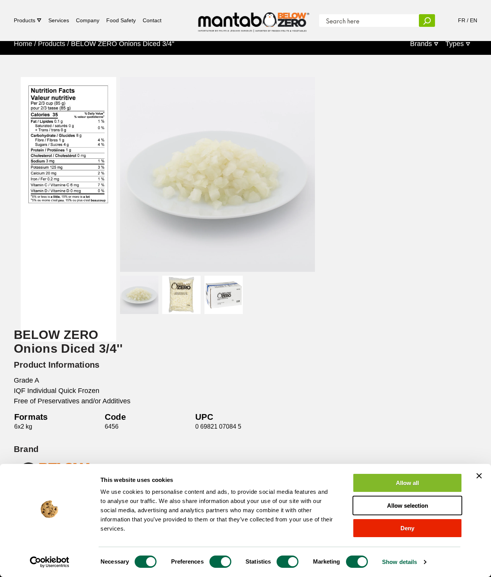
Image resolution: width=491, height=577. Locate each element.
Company (87, 20)
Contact (152, 20)
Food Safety (121, 20)
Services (58, 20)
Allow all (407, 483)
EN (473, 20)
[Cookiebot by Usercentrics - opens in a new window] (49, 562)
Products (24, 20)
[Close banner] (479, 475)
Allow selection (407, 505)
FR (461, 20)
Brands (421, 44)
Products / (53, 44)
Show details (399, 562)
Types (454, 44)
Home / (25, 44)
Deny (407, 528)
